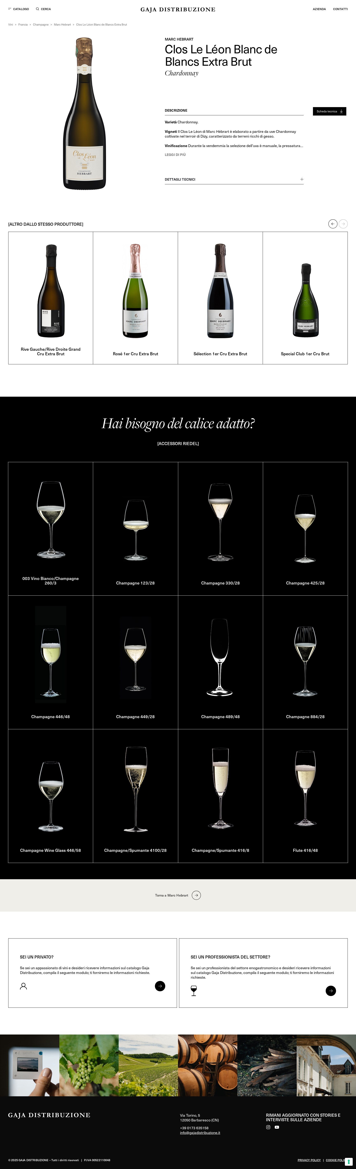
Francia (23, 24)
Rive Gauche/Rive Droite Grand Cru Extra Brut (210, 351)
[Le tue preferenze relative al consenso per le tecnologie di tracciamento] (349, 1162)
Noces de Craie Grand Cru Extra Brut (125, 351)
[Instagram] (268, 1127)
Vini (10, 24)
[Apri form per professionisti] (331, 991)
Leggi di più (175, 154)
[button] (332, 223)
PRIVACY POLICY (309, 1160)
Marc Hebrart (62, 24)
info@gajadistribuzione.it (200, 1132)
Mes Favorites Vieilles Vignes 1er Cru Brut (40, 351)
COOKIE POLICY (337, 1160)
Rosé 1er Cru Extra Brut (295, 354)
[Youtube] (277, 1127)
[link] (29, 1065)
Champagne (41, 24)
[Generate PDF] (329, 111)
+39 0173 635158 (194, 1127)
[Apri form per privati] (160, 986)
